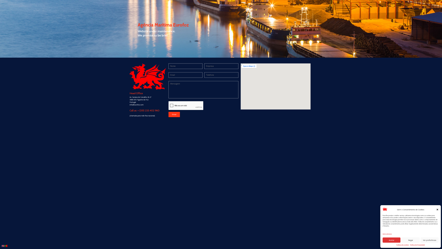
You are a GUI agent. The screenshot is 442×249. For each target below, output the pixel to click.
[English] (3, 246)
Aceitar (391, 240)
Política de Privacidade (417, 245)
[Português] (6, 246)
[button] (437, 209)
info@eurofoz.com (137, 105)
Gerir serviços (387, 234)
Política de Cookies (402, 245)
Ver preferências (429, 240)
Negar (410, 240)
